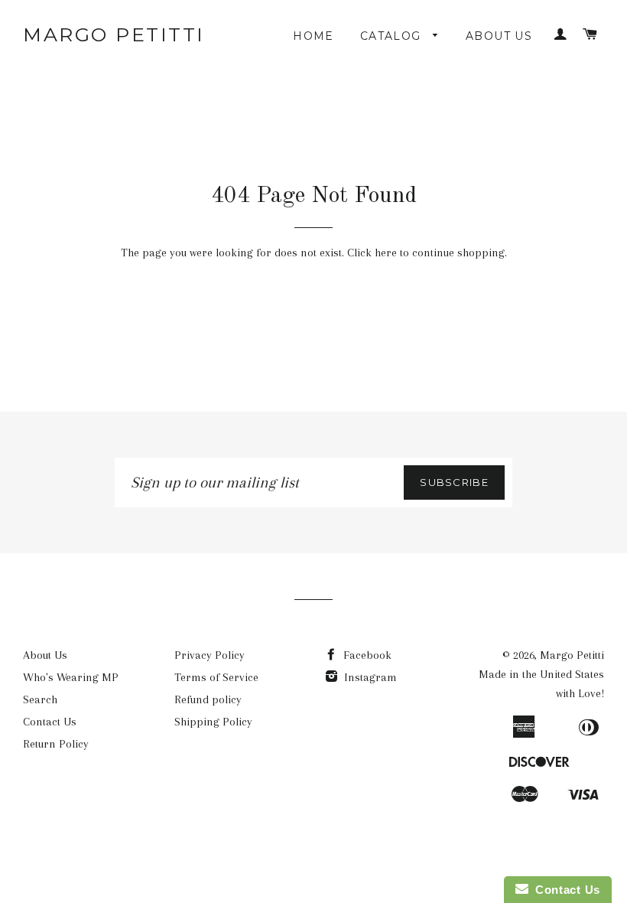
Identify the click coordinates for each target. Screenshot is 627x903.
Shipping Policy (213, 722)
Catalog (392, 36)
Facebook (365, 655)
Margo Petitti (114, 34)
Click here (372, 252)
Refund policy (208, 699)
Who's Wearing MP (71, 677)
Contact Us (49, 722)
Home (313, 36)
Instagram (369, 677)
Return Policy (56, 744)
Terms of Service (216, 677)
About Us (499, 36)
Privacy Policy (209, 655)
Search (40, 699)
